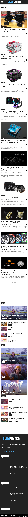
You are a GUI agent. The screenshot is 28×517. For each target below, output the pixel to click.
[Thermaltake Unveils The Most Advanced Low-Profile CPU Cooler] (14, 263)
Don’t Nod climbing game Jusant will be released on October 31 (12, 391)
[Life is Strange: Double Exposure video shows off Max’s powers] (14, 313)
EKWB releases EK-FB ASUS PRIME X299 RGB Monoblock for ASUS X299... (13, 141)
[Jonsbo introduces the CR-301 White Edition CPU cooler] (14, 47)
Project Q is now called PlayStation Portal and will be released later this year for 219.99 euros (18, 467)
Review (9, 329)
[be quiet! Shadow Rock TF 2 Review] (14, 187)
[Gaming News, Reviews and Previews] (14, 2)
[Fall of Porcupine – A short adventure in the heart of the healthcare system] (4, 414)
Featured (9, 324)
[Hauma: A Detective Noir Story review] (4, 329)
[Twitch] (9, 451)
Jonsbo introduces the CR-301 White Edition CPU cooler (12, 57)
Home (2, 5)
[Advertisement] (14, 291)
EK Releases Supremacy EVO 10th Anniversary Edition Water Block (11, 222)
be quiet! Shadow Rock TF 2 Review (12, 198)
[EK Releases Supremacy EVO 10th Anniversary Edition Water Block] (14, 213)
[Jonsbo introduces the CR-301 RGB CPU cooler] (14, 75)
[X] (11, 451)
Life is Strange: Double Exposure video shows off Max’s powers (12, 359)
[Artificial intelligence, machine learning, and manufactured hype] (4, 324)
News (3, 318)
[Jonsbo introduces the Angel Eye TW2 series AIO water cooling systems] (14, 103)
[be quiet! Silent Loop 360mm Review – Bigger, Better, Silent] (14, 158)
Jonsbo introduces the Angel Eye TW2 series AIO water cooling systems (12, 112)
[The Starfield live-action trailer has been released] (5, 476)
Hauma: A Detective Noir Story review (15, 327)
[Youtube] (14, 451)
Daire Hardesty (4, 33)
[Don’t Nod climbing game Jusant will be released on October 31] (14, 387)
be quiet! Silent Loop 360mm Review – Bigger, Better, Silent (13, 168)
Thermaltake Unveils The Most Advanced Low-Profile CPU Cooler (13, 271)
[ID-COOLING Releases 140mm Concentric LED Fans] (14, 238)
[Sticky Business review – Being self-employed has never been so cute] (4, 340)
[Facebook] (2, 451)
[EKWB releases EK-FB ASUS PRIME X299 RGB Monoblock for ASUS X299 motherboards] (14, 130)
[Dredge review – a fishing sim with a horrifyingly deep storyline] (4, 420)
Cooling (3, 27)
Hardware (7, 5)
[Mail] (7, 451)
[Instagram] (4, 451)
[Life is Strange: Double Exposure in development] (4, 335)
